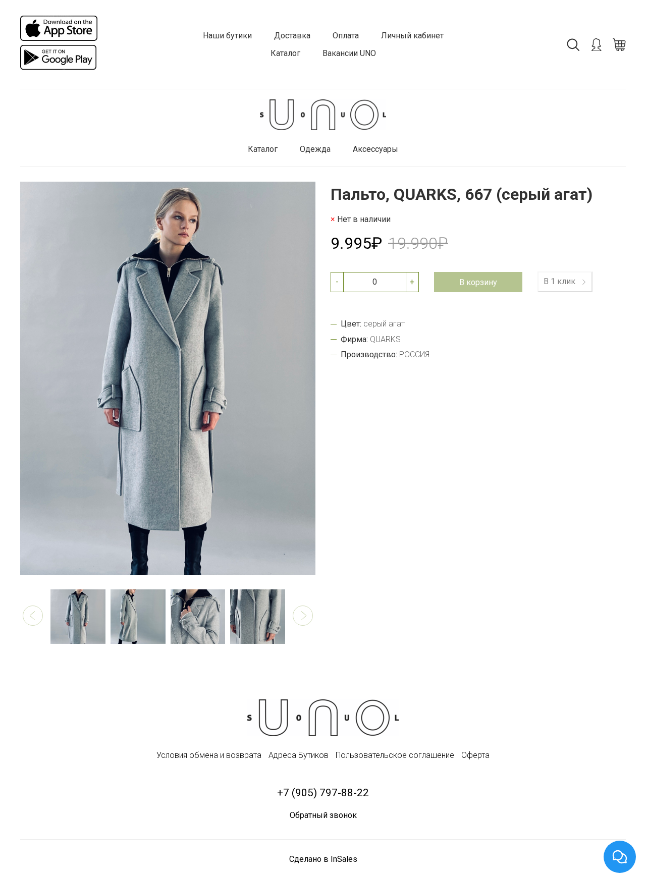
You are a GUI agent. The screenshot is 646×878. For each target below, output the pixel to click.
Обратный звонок (323, 815)
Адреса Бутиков (298, 755)
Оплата (346, 35)
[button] (33, 616)
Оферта (475, 755)
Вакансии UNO (349, 53)
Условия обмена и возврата (208, 755)
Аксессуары (375, 149)
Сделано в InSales (323, 859)
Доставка (292, 35)
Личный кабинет (412, 35)
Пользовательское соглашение (395, 755)
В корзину (478, 282)
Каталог (285, 53)
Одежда (315, 149)
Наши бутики (227, 35)
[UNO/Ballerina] (323, 114)
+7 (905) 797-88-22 (323, 793)
